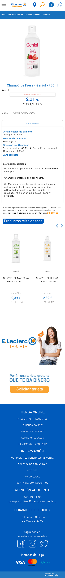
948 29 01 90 (52, 213)
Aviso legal (32, 476)
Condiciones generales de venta (32, 458)
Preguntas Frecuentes (33, 419)
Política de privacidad (32, 464)
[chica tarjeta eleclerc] (32, 345)
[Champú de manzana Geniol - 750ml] (16, 248)
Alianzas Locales (32, 437)
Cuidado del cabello (33, 15)
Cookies (32, 470)
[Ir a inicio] (19, 5)
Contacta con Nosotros (32, 483)
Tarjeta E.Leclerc (32, 431)
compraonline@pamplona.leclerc (33, 501)
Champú (46, 15)
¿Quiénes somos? (32, 425)
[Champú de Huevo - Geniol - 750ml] (48, 248)
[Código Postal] (34, 4)
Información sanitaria (32, 444)
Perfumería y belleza (15, 15)
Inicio (3, 15)
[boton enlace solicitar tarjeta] (32, 384)
